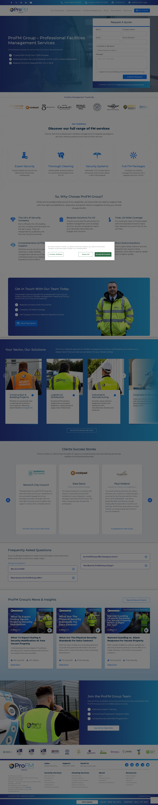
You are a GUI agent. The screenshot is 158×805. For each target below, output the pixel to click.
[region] (80, 251)
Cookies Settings (55, 254)
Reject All (85, 254)
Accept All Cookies (103, 254)
